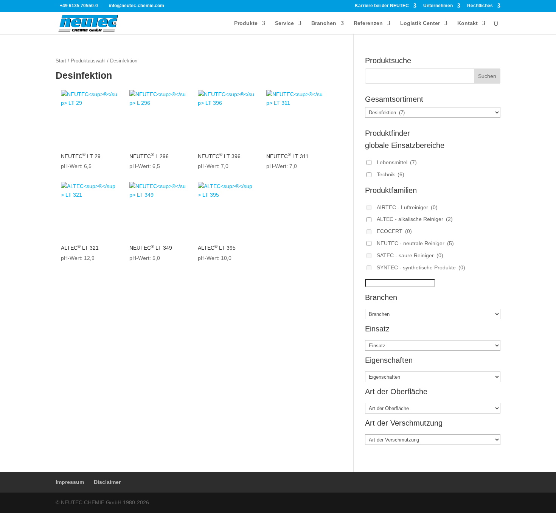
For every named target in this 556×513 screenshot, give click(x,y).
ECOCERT (394, 231)
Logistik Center (420, 23)
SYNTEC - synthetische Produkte (421, 267)
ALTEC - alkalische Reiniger (415, 219)
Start (61, 61)
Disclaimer (107, 482)
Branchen (323, 23)
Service (284, 23)
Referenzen (368, 23)
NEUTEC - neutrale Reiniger (415, 243)
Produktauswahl (88, 61)
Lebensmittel (397, 162)
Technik (390, 174)
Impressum (70, 482)
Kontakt (467, 23)
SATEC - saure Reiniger (410, 255)
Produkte (246, 23)
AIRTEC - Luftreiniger (407, 207)
